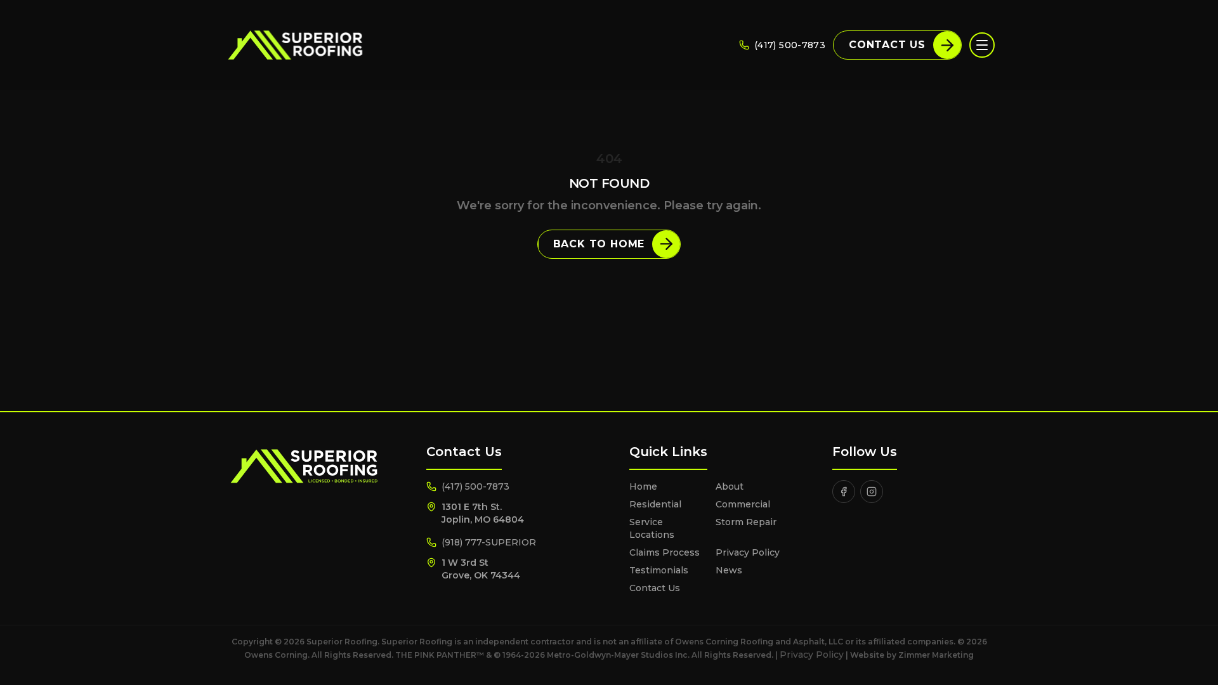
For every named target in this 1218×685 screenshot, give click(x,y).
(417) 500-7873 (789, 45)
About (729, 486)
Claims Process (664, 552)
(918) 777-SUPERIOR (489, 542)
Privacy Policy (748, 552)
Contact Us (887, 45)
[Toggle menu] (982, 45)
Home (643, 486)
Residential (655, 504)
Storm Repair (746, 522)
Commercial (743, 504)
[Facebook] (843, 491)
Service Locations (651, 528)
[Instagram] (871, 491)
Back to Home (599, 244)
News (729, 570)
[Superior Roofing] (294, 45)
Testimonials (658, 570)
